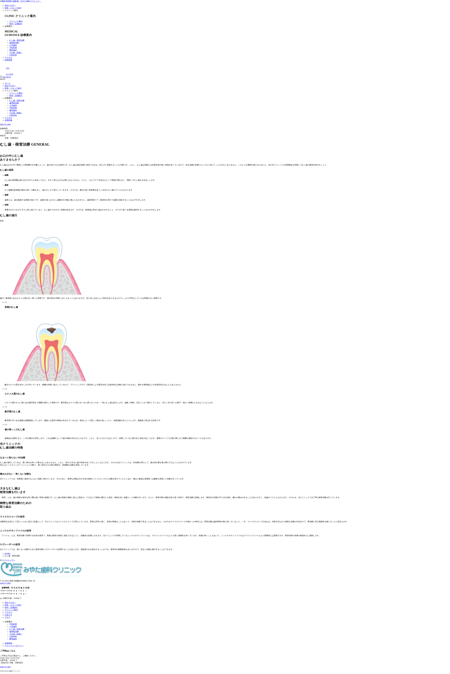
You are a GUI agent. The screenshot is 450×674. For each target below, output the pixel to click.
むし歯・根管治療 (16, 40)
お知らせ (8, 615)
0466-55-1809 (5, 124)
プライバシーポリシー (14, 646)
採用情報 (8, 60)
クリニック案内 (15, 21)
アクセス (8, 57)
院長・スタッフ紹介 (13, 8)
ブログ (7, 617)
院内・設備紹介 (15, 24)
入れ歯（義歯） (15, 53)
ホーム (7, 83)
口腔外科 (13, 55)
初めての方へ (10, 5)
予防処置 (13, 48)
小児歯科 (13, 45)
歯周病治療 (14, 43)
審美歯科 (13, 50)
